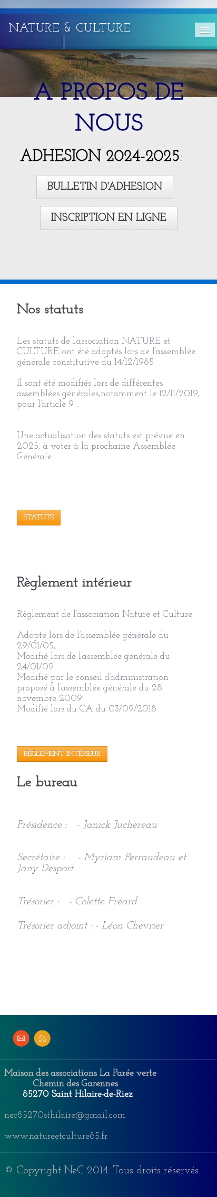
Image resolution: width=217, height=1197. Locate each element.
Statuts (39, 517)
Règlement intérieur (62, 754)
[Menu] (205, 30)
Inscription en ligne (108, 218)
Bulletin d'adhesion (104, 187)
